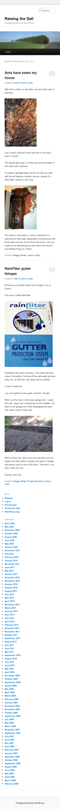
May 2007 (9, 743)
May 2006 (9, 773)
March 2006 (10, 780)
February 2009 (12, 699)
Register (9, 498)
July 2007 (9, 736)
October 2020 (11, 533)
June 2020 (10, 540)
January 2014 (11, 611)
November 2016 (12, 580)
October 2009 (11, 678)
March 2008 (10, 726)
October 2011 (11, 634)
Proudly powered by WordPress (30, 802)
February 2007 (12, 749)
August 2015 (11, 591)
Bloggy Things (19, 255)
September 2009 (12, 682)
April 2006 (10, 776)
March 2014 (10, 607)
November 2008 (12, 709)
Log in (8, 501)
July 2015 (9, 594)
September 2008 (12, 715)
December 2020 (12, 530)
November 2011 (12, 631)
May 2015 (9, 597)
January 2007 (11, 753)
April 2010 (10, 672)
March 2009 (10, 695)
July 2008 (9, 719)
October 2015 (11, 587)
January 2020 (11, 547)
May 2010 (9, 668)
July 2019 (9, 553)
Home (8, 51)
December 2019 (12, 550)
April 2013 (10, 614)
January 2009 (11, 702)
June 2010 (10, 665)
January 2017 (11, 574)
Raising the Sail (19, 18)
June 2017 (10, 567)
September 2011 (12, 638)
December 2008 (12, 705)
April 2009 (10, 692)
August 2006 (11, 766)
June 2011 (10, 648)
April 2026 (10, 523)
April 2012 (10, 621)
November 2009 (12, 675)
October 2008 (11, 712)
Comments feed (12, 508)
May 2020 (9, 543)
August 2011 (11, 641)
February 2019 (12, 557)
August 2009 (11, 685)
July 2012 (9, 618)
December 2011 (12, 628)
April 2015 (10, 601)
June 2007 (10, 739)
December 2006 (12, 756)
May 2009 (9, 688)
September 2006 (12, 763)
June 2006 (10, 770)
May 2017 (9, 570)
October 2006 (11, 759)
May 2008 (9, 722)
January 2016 (11, 584)
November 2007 (12, 729)
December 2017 (12, 563)
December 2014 (12, 604)
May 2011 (9, 651)
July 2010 (9, 661)
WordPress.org (12, 511)
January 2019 (11, 560)
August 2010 (11, 658)
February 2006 (12, 783)
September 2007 (12, 732)
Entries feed (10, 504)
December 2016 (12, 577)
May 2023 (9, 526)
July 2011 (9, 645)
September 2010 (12, 655)
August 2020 (11, 536)
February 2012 (12, 624)
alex (31, 82)
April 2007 (10, 746)
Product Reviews (35, 481)
